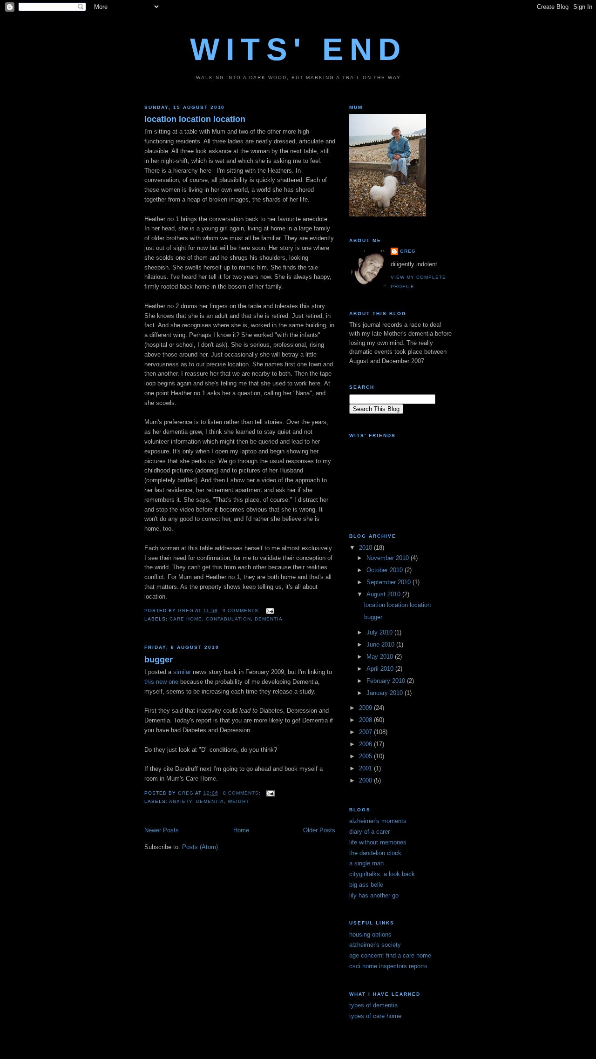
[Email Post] (270, 610)
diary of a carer (369, 831)
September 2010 (389, 582)
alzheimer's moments (377, 820)
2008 (366, 719)
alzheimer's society (375, 944)
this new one (161, 681)
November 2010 (388, 557)
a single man (366, 863)
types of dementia (373, 1005)
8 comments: (243, 793)
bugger (158, 659)
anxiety (180, 801)
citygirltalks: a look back (382, 873)
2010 (366, 547)
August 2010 (384, 594)
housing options (370, 934)
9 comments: (242, 610)
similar (182, 671)
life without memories (377, 842)
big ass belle (366, 884)
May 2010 (380, 656)
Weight (238, 801)
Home (241, 830)
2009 (366, 707)
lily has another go (374, 895)
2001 (366, 768)
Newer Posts (161, 830)
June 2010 (381, 644)
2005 (366, 756)
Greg (408, 251)
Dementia (269, 618)
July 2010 (380, 632)
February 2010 (386, 680)
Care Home (185, 618)
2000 (366, 780)
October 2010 (385, 570)
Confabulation (228, 618)
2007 (366, 731)
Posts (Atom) (200, 846)
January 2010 (385, 692)
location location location (194, 119)
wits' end (298, 49)
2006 (366, 744)
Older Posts (319, 830)
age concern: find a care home (390, 955)
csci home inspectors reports (388, 966)
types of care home (375, 1015)
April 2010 (380, 668)
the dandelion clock (375, 853)
